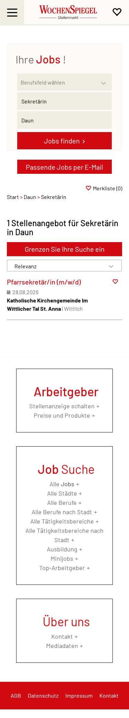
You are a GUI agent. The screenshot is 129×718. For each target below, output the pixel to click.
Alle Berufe (62, 502)
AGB (16, 695)
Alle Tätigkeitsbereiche (62, 521)
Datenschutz (43, 695)
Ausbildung (62, 549)
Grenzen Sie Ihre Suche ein (65, 249)
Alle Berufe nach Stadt (62, 512)
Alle (62, 484)
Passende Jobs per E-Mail (64, 167)
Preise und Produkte (62, 415)
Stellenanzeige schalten (62, 406)
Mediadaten (62, 645)
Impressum (79, 695)
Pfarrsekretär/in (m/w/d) (44, 282)
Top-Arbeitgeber (62, 567)
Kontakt (62, 636)
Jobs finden (62, 141)
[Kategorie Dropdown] (105, 80)
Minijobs (62, 558)
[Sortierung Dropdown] (111, 266)
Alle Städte (62, 493)
